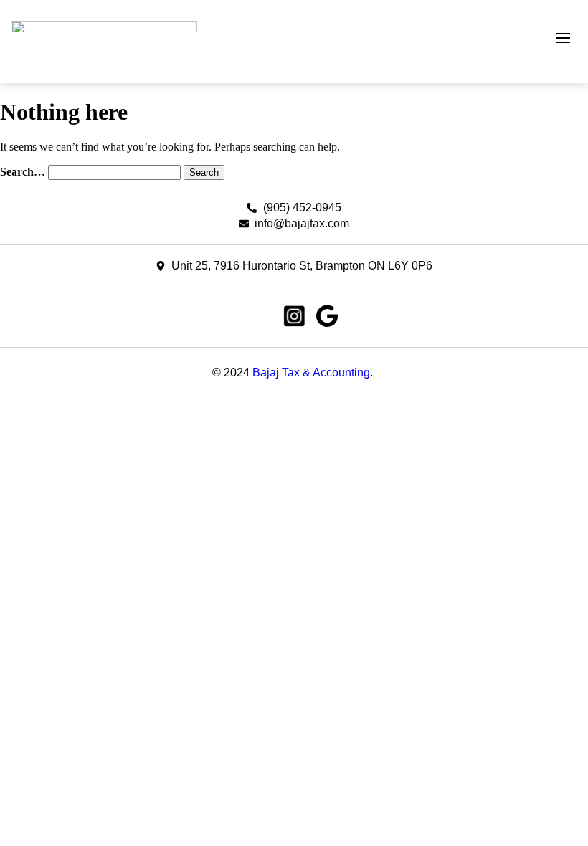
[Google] (327, 316)
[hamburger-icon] (563, 38)
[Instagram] (294, 316)
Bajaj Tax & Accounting (311, 372)
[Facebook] (261, 316)
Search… (22, 172)
